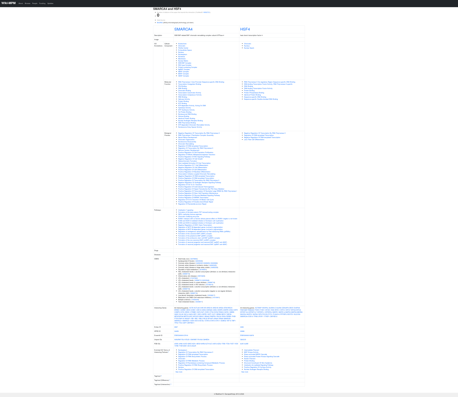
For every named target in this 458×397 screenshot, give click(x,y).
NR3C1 (201, 316)
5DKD (190, 344)
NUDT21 (249, 314)
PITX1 (270, 314)
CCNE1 (193, 310)
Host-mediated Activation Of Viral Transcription (194, 163)
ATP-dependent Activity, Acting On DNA (192, 105)
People (34, 3)
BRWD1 (177, 310)
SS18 (197, 320)
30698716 (186, 274)
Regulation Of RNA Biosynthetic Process (192, 356)
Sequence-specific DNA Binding (255, 97)
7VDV (236, 344)
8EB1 (185, 346)
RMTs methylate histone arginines (190, 214)
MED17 (224, 314)
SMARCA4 (183, 29)
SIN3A (215, 318)
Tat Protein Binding (184, 112)
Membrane (181, 58)
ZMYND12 (273, 316)
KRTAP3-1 (261, 312)
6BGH (198, 344)
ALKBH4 (272, 308)
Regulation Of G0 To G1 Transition (190, 184)
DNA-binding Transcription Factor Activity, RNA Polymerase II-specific (268, 84)
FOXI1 (262, 310)
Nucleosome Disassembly (187, 141)
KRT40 (298, 310)
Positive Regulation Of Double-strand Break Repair (195, 202)
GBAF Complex (183, 76)
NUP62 (255, 314)
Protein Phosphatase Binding (254, 92)
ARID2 (221, 308)
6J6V (242, 344)
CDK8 (204, 310)
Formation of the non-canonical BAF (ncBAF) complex (197, 240)
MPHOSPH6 (178, 316)
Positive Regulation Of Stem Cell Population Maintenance (198, 193)
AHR (201, 308)
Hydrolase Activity (184, 107)
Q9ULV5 (243, 339)
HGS (272, 310)
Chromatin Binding (184, 90)
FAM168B (243, 310)
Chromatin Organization (186, 139)
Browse (27, 3)
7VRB (176, 346)
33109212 (209, 284)
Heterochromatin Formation (187, 161)
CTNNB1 (193, 312)
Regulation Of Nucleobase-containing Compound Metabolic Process (201, 363)
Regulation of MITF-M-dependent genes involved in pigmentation (200, 227)
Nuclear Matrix (183, 61)
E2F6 (198, 312)
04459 (176, 331)
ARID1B (215, 308)
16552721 (206, 12)
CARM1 (183, 310)
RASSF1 (188, 318)
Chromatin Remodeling (186, 144)
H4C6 (191, 314)
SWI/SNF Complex (184, 63)
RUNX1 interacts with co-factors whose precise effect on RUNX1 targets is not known (207, 218)
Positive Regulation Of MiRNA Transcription (193, 197)
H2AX (176, 314)
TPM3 (256, 316)
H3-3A (181, 314)
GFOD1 (267, 310)
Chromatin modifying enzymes (188, 216)
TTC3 (180, 323)
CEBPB (225, 310)
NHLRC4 (243, 314)
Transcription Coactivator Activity (189, 92)
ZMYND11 (190, 323)
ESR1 (207, 312)
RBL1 (196, 318)
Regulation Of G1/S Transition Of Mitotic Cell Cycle (196, 199)
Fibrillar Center (183, 48)
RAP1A (181, 318)
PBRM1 (229, 316)
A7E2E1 (187, 339)
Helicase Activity (184, 99)
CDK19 (198, 310)
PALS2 (218, 316)
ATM (225, 308)
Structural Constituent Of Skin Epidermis (258, 363)
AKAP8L (265, 308)
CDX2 (215, 310)
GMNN (231, 312)
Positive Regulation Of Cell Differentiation (192, 169)
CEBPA (220, 310)
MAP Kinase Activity (251, 352)
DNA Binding (182, 88)
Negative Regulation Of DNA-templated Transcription (196, 176)
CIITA (182, 312)
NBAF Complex (183, 71)
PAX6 (224, 316)
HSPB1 (204, 314)
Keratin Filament (249, 358)
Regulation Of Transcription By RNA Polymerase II (195, 148)
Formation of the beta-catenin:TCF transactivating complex (198, 212)
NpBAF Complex (184, 69)
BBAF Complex (183, 74)
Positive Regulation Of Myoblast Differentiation (194, 172)
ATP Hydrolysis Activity (186, 110)
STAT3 (212, 320)
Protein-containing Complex (187, 67)
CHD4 (231, 310)
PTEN (176, 318)
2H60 (181, 344)
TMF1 (234, 320)
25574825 (201, 276)
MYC (191, 316)
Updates (50, 3)
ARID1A (209, 308)
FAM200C (250, 310)
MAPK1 (275, 312)
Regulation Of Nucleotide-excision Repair (192, 204)
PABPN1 (213, 316)
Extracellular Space (185, 50)
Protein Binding (183, 101)
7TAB (223, 344)
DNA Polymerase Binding (187, 123)
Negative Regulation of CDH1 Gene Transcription (195, 225)
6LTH (207, 344)
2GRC (176, 344)
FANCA (221, 312)
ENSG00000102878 (247, 335)
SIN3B (221, 318)
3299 (242, 327)
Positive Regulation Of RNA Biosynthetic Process (195, 365)
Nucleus (181, 52)
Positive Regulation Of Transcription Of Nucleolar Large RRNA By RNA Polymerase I (207, 191)
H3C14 (186, 314)
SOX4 (192, 320)
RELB (205, 318)
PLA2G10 (276, 314)
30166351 (203, 269)
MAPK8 (294, 312)
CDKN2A (209, 310)
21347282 (193, 278)
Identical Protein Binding (186, 118)
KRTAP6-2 (268, 312)
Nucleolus (181, 56)
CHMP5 (177, 312)
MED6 (229, 314)
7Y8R (181, 346)
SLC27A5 (297, 314)
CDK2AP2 (285, 308)
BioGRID (160, 22)
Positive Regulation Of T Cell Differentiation (193, 165)
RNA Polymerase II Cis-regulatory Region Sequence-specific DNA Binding (269, 82)
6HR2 (203, 344)
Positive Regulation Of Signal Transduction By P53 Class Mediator (201, 189)
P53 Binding (182, 86)
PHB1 (234, 316)
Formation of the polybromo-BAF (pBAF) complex (195, 236)
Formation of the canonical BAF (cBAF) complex (195, 233)
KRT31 (282, 310)
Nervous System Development (188, 150)
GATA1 (226, 312)
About (20, 3)
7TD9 (227, 344)
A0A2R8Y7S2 (179, 339)
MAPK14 (282, 312)
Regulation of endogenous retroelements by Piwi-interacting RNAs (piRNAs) (204, 231)
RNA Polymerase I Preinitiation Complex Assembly (196, 135)
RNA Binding (182, 97)
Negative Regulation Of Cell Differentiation (192, 167)
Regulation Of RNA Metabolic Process (191, 361)
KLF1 (214, 314)
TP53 (176, 323)
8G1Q (189, 346)
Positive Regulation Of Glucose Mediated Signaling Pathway (199, 195)
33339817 (211, 295)
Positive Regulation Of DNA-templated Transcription (196, 178)
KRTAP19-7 (253, 312)
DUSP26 (297, 308)
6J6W (246, 344)
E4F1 (203, 312)
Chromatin (181, 46)
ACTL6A (197, 308)
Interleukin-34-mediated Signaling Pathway (258, 365)
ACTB (191, 308)
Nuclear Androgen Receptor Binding (190, 120)
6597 (176, 327)
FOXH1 (257, 310)
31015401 (216, 297)
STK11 (217, 320)
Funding (42, 3)
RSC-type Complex (184, 65)
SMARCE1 (186, 320)
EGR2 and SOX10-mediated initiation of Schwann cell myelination (201, 221)
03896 (242, 331)
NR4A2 (207, 316)
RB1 (192, 318)
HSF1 (195, 314)
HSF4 (245, 29)
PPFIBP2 (283, 314)
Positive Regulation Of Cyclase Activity (257, 367)
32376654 (193, 259)
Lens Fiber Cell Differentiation (254, 139)
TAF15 (229, 320)
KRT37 (288, 310)
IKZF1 (210, 314)
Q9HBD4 (206, 339)
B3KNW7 (194, 339)
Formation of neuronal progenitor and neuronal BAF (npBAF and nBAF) (202, 242)
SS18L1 (202, 320)
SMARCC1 (178, 320)
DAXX (291, 308)
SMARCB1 (227, 318)
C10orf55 (278, 308)
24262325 (199, 263)
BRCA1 (230, 308)
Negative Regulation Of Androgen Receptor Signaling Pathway (199, 182)
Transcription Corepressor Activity (190, 95)
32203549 (198, 261)
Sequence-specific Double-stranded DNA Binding (261, 99)
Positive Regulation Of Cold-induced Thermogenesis (196, 187)
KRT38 (293, 310)
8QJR (194, 346)
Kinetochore (182, 43)
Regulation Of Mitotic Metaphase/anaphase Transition (196, 154)
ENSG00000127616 (181, 335)
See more (179, 372)
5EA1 (194, 344)
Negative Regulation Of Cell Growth (190, 159)
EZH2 (216, 312)
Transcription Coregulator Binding (189, 84)
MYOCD (196, 316)
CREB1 (187, 312)
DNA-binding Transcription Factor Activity (258, 88)
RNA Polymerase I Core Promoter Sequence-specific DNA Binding (201, 82)
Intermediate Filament (251, 350)
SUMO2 (223, 320)
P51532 (200, 339)
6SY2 (215, 344)
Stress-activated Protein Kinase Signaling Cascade (261, 356)
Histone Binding (183, 116)
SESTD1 (290, 314)
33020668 (213, 263)
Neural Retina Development (187, 137)
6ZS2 (219, 344)
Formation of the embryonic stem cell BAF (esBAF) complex (199, 238)
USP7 (185, 323)
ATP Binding (182, 103)
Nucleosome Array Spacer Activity (190, 127)
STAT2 (207, 320)
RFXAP (210, 318)
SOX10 (250, 316)
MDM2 (218, 314)
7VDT (232, 344)
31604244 (195, 299)
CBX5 (188, 310)
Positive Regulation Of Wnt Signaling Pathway (194, 157)
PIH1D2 (265, 314)
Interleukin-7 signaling (185, 210)
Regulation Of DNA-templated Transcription (193, 146)
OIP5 (260, 314)
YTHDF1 (267, 316)
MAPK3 (288, 312)
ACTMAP (258, 308)
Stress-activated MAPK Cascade (255, 354)
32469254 (206, 263)
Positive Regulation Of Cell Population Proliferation (195, 152)
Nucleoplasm (182, 54)
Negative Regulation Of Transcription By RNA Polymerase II (199, 133)
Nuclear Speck (249, 48)
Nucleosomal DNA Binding (187, 114)
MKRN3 (299, 312)
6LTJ (211, 344)
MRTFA (186, 316)
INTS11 (277, 310)
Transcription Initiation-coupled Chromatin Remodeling (196, 174)
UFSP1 (260, 316)
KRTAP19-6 (244, 312)
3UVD (185, 344)
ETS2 (212, 312)
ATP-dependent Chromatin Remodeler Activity (194, 125)
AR (205, 308)
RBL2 (201, 318)
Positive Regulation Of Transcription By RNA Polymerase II (198, 180)
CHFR (235, 310)
